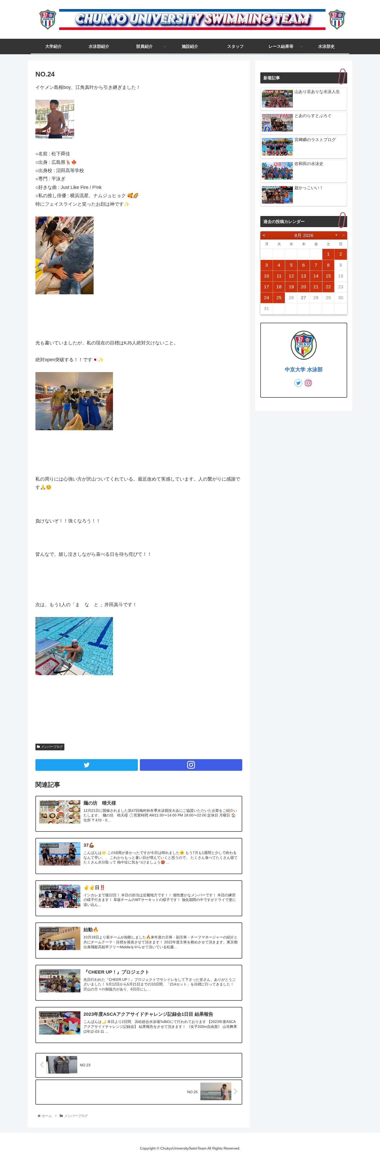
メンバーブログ (52, 747)
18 (279, 286)
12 (291, 276)
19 (291, 286)
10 (266, 276)
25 (279, 297)
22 (328, 286)
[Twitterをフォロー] (86, 765)
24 (266, 297)
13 (303, 276)
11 (279, 276)
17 (266, 286)
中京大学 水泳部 (304, 369)
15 (328, 276)
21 (315, 286)
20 (303, 286)
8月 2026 (303, 235)
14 (315, 276)
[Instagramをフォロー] (191, 765)
